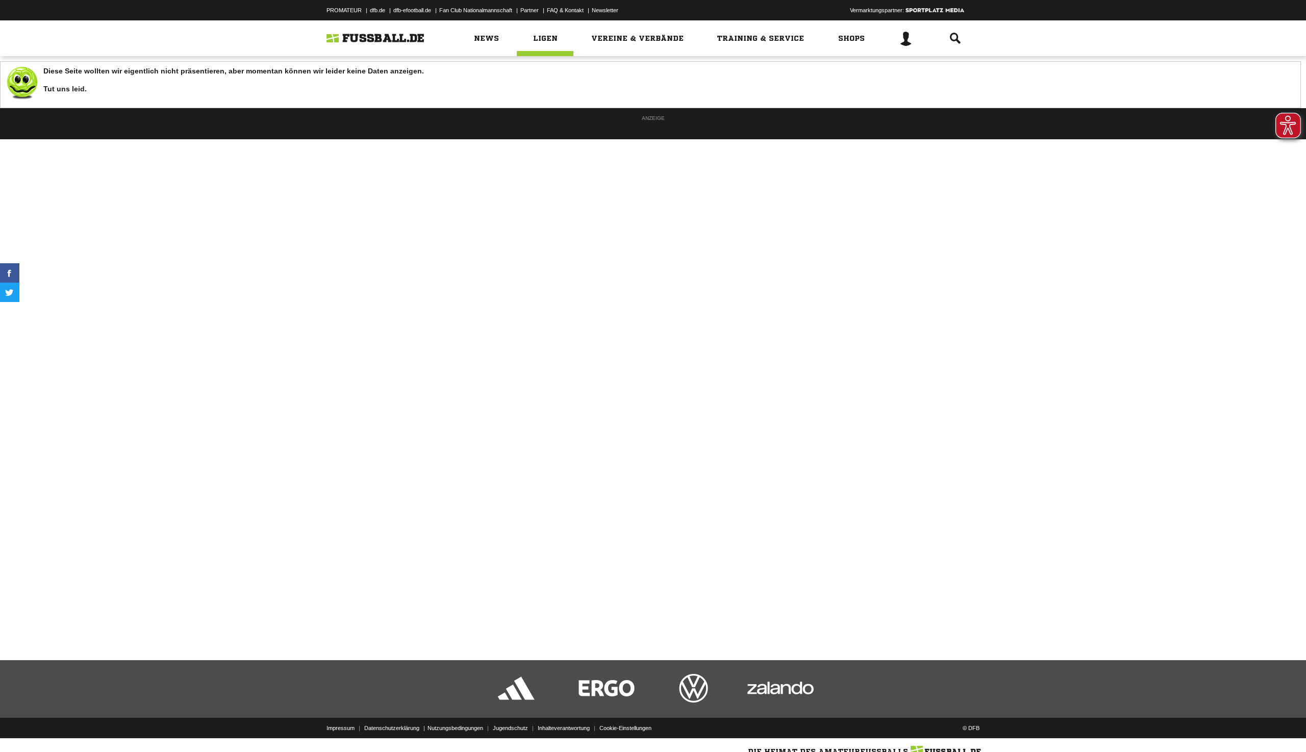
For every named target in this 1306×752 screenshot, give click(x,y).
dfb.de (377, 10)
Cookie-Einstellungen (625, 728)
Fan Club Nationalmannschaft (475, 10)
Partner (529, 10)
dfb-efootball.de (412, 10)
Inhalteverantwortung (564, 728)
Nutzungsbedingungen (455, 728)
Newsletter (605, 10)
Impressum (340, 728)
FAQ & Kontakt (565, 10)
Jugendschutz (510, 728)
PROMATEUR (344, 10)
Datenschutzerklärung (391, 728)
